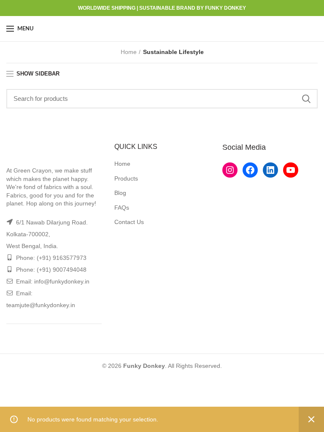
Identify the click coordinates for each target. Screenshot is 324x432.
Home (129, 52)
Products (126, 178)
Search (306, 98)
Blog (120, 192)
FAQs (121, 207)
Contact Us (129, 222)
